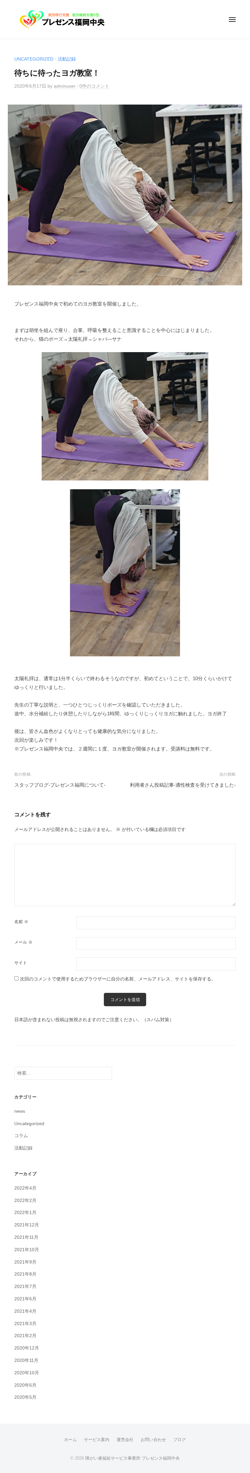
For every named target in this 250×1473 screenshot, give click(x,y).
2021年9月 (25, 1262)
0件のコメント (94, 86)
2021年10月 (26, 1249)
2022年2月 (25, 1200)
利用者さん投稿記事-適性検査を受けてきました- (183, 785)
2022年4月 (25, 1188)
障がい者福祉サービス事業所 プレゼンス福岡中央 (132, 1458)
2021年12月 (26, 1225)
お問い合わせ (153, 1439)
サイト (20, 962)
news (19, 1111)
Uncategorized (33, 59)
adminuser (65, 86)
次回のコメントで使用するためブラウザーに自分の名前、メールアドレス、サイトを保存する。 (118, 979)
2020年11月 (26, 1360)
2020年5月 (25, 1397)
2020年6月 (25, 1385)
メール (23, 942)
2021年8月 (25, 1274)
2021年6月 (25, 1298)
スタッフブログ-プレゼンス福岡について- (59, 785)
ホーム (70, 1439)
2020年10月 (26, 1372)
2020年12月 (26, 1348)
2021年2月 (25, 1335)
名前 (21, 921)
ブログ (179, 1439)
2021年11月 (26, 1237)
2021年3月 (25, 1323)
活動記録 (67, 59)
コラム (21, 1135)
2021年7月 (25, 1286)
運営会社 (125, 1439)
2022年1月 (25, 1212)
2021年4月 (25, 1311)
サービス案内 (96, 1439)
